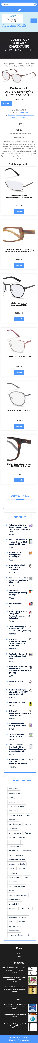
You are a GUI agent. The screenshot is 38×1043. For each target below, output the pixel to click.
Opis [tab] (20, 123)
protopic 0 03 (14, 904)
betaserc (12, 811)
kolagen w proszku (16, 855)
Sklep (19, 953)
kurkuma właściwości (17, 864)
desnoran (11, 115)
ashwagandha (14, 797)
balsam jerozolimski (16, 806)
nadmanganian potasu (18, 895)
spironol (12, 922)
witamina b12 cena (16, 935)
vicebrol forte (14, 931)
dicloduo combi (15, 824)
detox (29, 815)
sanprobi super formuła (18, 917)
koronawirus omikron (17, 859)
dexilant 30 (20, 115)
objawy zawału (14, 899)
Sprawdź (6, 103)
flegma (28, 833)
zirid (29, 935)
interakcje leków (15, 846)
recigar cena (26, 908)
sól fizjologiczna (15, 926)
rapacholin (13, 908)
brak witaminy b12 (16, 815)
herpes (22, 837)
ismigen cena (14, 851)
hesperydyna (14, 842)
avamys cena (14, 802)
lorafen (22, 868)
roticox (27, 913)
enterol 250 (13, 828)
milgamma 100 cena (17, 886)
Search (35, 4)
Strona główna (8, 64)
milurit (11, 891)
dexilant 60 (13, 820)
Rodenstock (20, 64)
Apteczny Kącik (14, 25)
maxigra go (13, 873)
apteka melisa (14, 793)
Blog (19, 957)
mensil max (29, 115)
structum (22, 922)
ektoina (28, 824)
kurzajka (12, 868)
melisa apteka (14, 877)
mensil (26, 877)
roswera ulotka (14, 913)
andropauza (13, 788)
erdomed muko (15, 833)
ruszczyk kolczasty (19, 117)
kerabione (27, 851)
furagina (12, 837)
